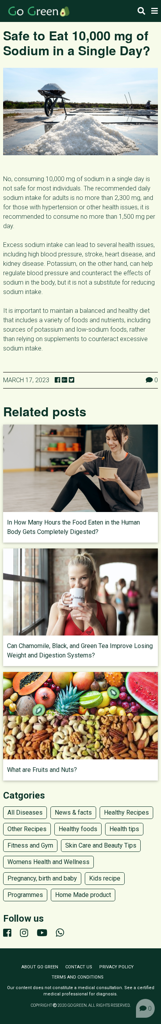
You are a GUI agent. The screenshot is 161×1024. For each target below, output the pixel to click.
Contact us (78, 967)
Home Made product (83, 895)
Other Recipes (27, 829)
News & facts (73, 812)
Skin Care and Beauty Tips (100, 845)
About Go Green (39, 967)
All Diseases (25, 812)
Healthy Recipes (126, 812)
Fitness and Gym (30, 845)
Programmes (25, 895)
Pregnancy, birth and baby (42, 878)
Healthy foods (78, 829)
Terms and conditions (78, 977)
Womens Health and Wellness (48, 862)
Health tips (124, 829)
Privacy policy (116, 967)
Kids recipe (104, 878)
